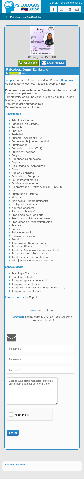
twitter (61, 9)
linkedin (69, 9)
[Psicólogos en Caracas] (22, 6)
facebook (53, 9)
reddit (77, 9)
